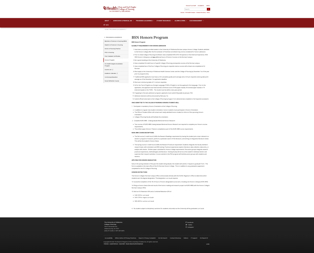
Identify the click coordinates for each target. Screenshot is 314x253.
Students (201, 5)
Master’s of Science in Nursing (114, 45)
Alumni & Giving (180, 20)
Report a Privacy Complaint (147, 238)
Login (207, 244)
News (208, 12)
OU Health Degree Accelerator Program (114, 65)
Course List (108, 69)
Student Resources (164, 20)
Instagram (190, 227)
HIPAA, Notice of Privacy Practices (125, 238)
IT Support (194, 238)
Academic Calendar (110, 73)
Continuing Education (111, 77)
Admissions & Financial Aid (122, 20)
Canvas (182, 12)
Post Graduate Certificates (112, 56)
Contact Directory (175, 238)
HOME (106, 29)
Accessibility (108, 238)
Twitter (189, 225)
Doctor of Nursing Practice (112, 48)
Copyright (122, 244)
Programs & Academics (144, 20)
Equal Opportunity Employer (134, 244)
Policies (106, 244)
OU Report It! (204, 238)
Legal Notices (113, 244)
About (107, 20)
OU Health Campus (190, 12)
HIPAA (208, 5)
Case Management (195, 20)
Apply (107, 25)
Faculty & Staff (191, 5)
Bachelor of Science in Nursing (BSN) (116, 41)
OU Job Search (162, 238)
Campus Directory (201, 12)
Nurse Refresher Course (112, 81)
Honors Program (109, 60)
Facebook (190, 222)
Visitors (186, 238)
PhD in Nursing (109, 52)
